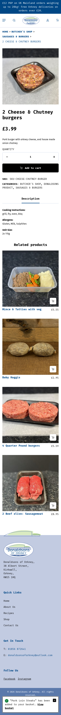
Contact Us (11, 625)
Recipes (9, 613)
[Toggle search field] (14, 20)
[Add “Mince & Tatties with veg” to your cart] (53, 301)
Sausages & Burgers (15, 36)
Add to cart (33, 168)
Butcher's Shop (22, 31)
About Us (9, 607)
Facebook (9, 678)
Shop (6, 619)
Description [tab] (31, 198)
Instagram (24, 678)
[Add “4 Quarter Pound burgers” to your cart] (53, 437)
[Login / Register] (47, 20)
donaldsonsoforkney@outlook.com (30, 655)
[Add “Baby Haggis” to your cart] (53, 369)
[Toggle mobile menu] (4, 20)
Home (5, 31)
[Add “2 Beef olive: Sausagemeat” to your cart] (53, 505)
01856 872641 (17, 649)
